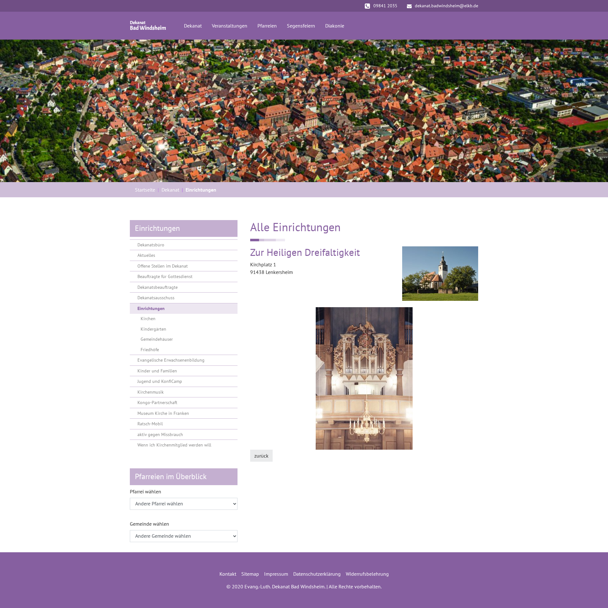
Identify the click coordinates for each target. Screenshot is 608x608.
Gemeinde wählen (149, 524)
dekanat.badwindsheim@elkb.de (446, 6)
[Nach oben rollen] (594, 594)
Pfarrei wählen (145, 491)
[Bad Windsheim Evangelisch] (148, 26)
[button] (16, 111)
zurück (261, 456)
